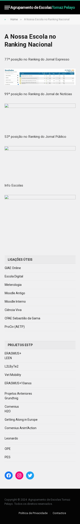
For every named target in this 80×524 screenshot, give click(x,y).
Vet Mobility (13, 375)
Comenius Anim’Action (20, 428)
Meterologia (13, 285)
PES (7, 457)
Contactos (59, 513)
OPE (8, 448)
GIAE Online (13, 268)
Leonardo (11, 438)
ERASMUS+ (13, 353)
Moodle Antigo (15, 293)
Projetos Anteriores (18, 393)
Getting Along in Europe (21, 419)
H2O (8, 411)
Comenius (12, 406)
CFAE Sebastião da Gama (22, 318)
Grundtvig (11, 398)
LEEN (8, 358)
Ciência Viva (13, 310)
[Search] (74, 7)
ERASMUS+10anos (18, 383)
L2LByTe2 (11, 366)
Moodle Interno (15, 301)
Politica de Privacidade (33, 513)
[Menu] (7, 7)
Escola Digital (14, 276)
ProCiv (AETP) (15, 326)
